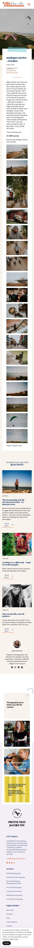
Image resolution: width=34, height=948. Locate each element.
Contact (9, 926)
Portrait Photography (14, 887)
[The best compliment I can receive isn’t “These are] (17, 734)
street (16, 73)
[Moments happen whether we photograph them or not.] (17, 761)
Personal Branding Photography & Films (13, 882)
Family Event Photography (15, 877)
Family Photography (13, 873)
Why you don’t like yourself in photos (13, 615)
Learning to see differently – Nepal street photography (16, 563)
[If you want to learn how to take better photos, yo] (17, 706)
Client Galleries (11, 922)
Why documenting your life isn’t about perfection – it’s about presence (13, 502)
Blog (8, 918)
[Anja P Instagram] (30, 691)
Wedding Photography (14, 895)
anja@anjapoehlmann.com (15, 859)
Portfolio (9, 914)
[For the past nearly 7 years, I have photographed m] (17, 789)
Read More (7, 525)
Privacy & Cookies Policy (10, 939)
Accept (6, 943)
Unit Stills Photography (14, 899)
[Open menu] (29, 4)
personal (9, 73)
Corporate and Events (14, 891)
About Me (9, 910)
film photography (11, 69)
